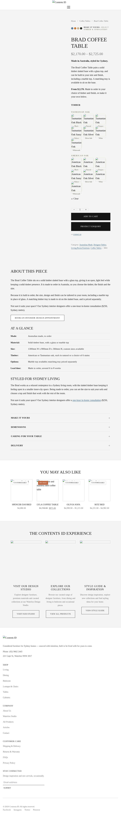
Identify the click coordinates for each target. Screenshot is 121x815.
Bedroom (7, 681)
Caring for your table (26, 436)
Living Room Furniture (80, 248)
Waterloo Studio (10, 716)
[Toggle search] (55, 7)
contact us (77, 234)
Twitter (27, 810)
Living (6, 670)
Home (73, 21)
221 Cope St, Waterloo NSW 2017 (17, 656)
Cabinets (6, 697)
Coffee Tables (84, 21)
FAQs (5, 757)
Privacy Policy (9, 763)
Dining (6, 675)
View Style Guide (95, 611)
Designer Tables (100, 245)
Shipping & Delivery (12, 746)
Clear (76, 198)
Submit (7, 788)
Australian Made (86, 245)
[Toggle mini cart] (63, 7)
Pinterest (36, 810)
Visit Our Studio (26, 614)
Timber (75, 105)
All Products (8, 722)
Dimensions (18, 427)
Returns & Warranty (11, 752)
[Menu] (68, 7)
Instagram (18, 810)
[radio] (76, 120)
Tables (5, 692)
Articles (6, 727)
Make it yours (20, 418)
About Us (7, 711)
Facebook (7, 810)
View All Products (60, 614)
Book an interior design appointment (37, 318)
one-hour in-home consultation (86, 400)
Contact (6, 733)
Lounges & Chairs (10, 686)
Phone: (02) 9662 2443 (12, 651)
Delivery (17, 445)
